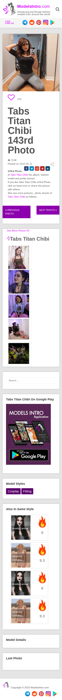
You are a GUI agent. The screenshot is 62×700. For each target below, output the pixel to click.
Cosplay (13, 491)
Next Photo (47, 210)
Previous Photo (12, 212)
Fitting (27, 491)
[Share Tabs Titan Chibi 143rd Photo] (52, 165)
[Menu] (9, 24)
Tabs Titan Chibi (19, 174)
